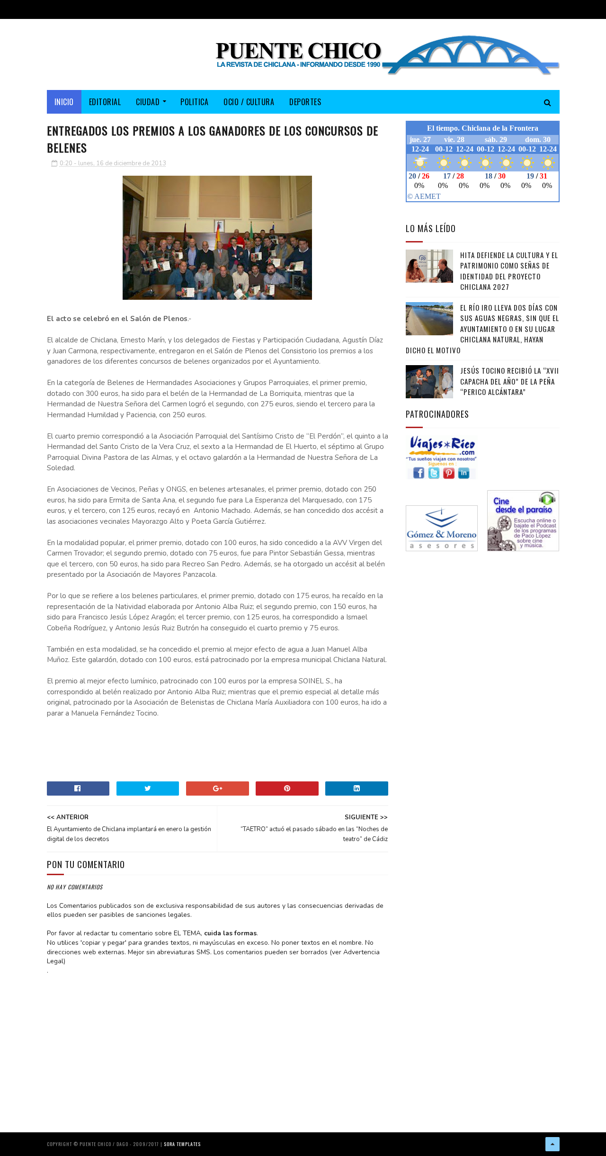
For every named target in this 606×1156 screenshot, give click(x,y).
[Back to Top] (552, 1144)
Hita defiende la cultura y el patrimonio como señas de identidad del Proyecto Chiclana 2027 (509, 271)
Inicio (64, 102)
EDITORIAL (105, 102)
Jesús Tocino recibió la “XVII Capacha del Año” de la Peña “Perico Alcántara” (509, 381)
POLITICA (194, 102)
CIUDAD (148, 102)
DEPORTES (305, 102)
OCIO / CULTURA (248, 102)
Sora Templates (182, 1143)
